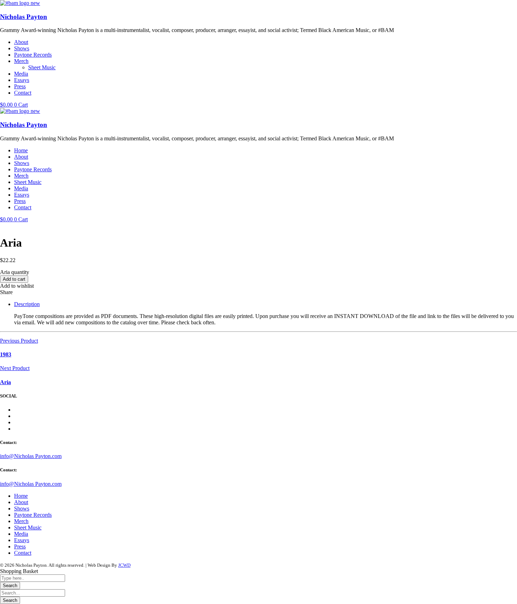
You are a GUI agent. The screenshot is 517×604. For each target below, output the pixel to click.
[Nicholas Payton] (20, 3)
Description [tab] (27, 304)
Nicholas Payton (23, 16)
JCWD (124, 565)
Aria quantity (14, 272)
